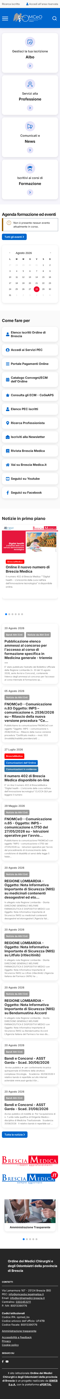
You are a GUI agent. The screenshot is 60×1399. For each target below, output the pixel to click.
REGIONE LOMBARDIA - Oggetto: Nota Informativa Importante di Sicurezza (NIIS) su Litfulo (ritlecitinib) (29, 949)
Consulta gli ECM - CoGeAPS (32, 395)
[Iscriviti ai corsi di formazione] (30, 192)
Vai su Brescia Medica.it (29, 465)
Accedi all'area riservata (43, 4)
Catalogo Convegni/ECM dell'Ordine (29, 379)
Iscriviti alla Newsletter (28, 437)
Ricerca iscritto (11, 4)
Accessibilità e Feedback (17, 1337)
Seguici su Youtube (25, 479)
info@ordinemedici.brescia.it (27, 1298)
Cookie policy (10, 1344)
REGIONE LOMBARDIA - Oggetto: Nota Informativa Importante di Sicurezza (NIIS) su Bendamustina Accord (29, 1007)
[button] (6, 614)
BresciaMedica (15, 561)
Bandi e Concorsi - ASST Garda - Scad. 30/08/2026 (26, 1060)
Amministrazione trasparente (19, 1331)
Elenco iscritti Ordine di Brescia (28, 334)
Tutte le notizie (13, 1134)
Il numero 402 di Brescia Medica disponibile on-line (26, 778)
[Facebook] (3, 1361)
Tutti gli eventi (13, 236)
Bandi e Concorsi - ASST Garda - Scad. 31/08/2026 (26, 1107)
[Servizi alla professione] (30, 108)
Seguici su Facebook (26, 492)
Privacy (6, 1341)
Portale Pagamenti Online (29, 364)
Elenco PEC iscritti (24, 409)
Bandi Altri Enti (14, 634)
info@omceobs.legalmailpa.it (26, 1294)
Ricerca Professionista (28, 423)
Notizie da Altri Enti (38, 634)
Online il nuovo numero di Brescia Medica (28, 569)
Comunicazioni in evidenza (21, 769)
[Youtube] (7, 1361)
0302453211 (23, 1301)
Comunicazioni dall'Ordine (21, 762)
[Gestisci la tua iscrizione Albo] (30, 66)
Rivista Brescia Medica (28, 451)
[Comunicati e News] (30, 150)
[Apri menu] (5, 18)
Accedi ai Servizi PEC (27, 350)
